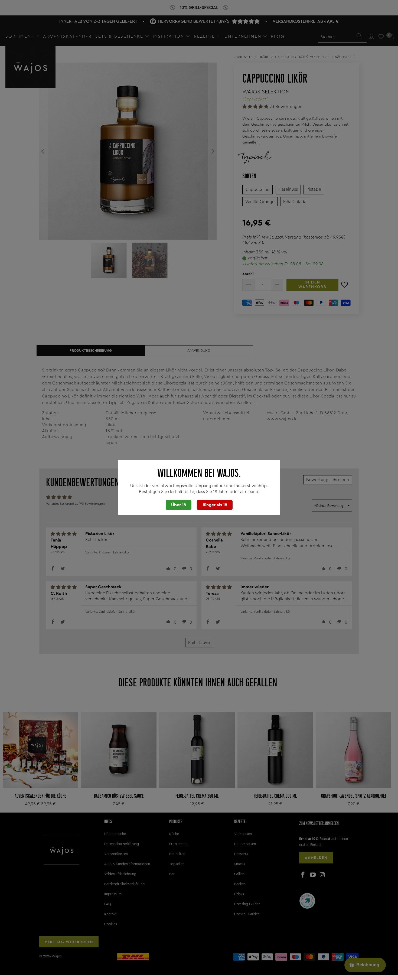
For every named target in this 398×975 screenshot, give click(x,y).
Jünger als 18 (214, 505)
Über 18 (178, 505)
